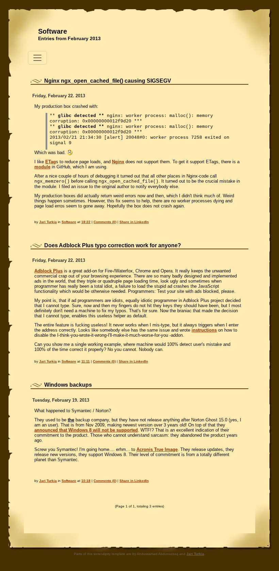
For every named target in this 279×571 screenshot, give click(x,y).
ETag (50, 161)
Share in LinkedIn (134, 222)
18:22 (86, 222)
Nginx (118, 161)
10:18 (86, 481)
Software (52, 31)
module (42, 166)
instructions (204, 330)
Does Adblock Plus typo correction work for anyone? (112, 245)
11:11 (85, 361)
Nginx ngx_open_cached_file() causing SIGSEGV (107, 81)
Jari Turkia (48, 222)
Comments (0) (105, 222)
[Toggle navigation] (37, 58)
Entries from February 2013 (69, 38)
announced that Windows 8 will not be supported (86, 430)
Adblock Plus (48, 270)
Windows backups (68, 385)
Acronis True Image (157, 449)
